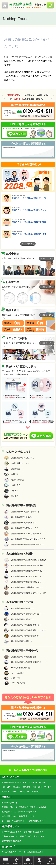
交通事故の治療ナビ (10, 836)
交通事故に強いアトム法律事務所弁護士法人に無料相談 (24, 807)
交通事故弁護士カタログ (33, 832)
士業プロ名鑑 (39, 836)
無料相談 (26, 787)
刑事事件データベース (27, 812)
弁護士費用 (37, 787)
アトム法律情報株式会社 (33, 852)
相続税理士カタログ (26, 816)
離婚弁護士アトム (9, 816)
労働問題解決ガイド (37, 821)
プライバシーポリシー (20, 792)
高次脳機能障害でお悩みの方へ (14, 782)
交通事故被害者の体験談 (11, 841)
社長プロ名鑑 (25, 836)
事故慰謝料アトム (9, 812)
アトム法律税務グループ (11, 852)
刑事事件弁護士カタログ (11, 832)
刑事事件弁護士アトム (10, 803)
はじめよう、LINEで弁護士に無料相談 (28, 770)
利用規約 (35, 792)
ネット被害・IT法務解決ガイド (14, 821)
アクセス (47, 787)
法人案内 (5, 792)
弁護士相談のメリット (38, 782)
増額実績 (16, 787)
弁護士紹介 (6, 787)
